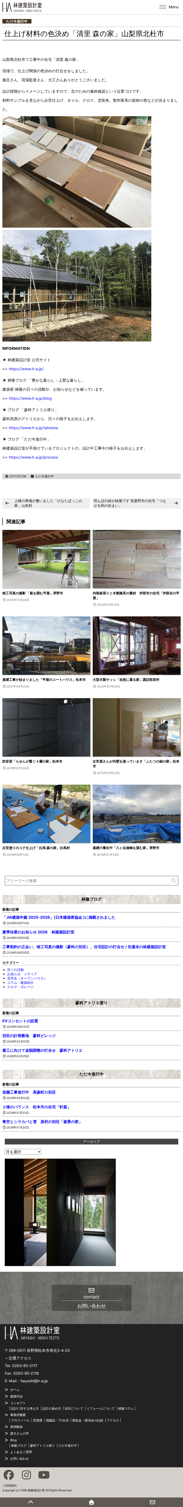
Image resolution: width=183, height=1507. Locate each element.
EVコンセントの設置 (20, 1020)
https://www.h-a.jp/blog (30, 398)
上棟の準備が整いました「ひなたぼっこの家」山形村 (48, 503)
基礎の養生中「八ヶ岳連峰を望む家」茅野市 (126, 848)
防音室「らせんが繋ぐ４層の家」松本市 (32, 761)
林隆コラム (126, 1408)
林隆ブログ (91, 899)
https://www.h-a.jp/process (33, 457)
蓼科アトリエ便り (91, 1002)
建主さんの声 (19, 1433)
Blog (13, 1440)
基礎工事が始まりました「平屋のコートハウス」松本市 (44, 679)
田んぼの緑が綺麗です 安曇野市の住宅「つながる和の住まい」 (130, 503)
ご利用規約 (9, 1485)
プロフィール (20, 1420)
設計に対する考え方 (25, 1408)
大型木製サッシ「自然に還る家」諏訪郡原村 (126, 679)
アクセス (113, 1420)
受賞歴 (37, 1420)
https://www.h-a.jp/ (26, 368)
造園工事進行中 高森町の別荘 (29, 1092)
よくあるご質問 (21, 1452)
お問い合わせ (19, 1458)
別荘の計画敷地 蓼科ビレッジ (29, 1035)
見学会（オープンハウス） (27, 978)
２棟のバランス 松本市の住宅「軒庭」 (36, 1106)
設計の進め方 (51, 1408)
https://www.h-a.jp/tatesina (33, 427)
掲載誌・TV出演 (57, 1420)
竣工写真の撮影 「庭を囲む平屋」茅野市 (32, 593)
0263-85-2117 (24, 1365)
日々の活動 (15, 970)
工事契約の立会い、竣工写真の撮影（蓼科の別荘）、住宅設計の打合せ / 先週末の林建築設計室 (84, 946)
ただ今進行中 (17, 21)
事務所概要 (18, 1415)
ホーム (15, 1390)
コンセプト (18, 1403)
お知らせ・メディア (22, 974)
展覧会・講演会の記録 (87, 1420)
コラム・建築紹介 (20, 982)
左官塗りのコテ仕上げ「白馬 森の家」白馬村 (36, 848)
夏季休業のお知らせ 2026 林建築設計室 (38, 932)
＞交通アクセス (18, 1358)
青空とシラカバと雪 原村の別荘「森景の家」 (42, 1121)
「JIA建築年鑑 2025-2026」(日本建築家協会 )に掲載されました (58, 917)
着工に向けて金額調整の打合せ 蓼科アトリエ (42, 1050)
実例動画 (16, 1427)
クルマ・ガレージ (20, 987)
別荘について (74, 1408)
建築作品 (16, 1396)
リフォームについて (101, 1408)
